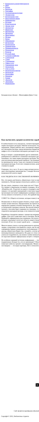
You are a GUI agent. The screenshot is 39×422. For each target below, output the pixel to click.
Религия (8, 52)
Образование (10, 41)
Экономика (9, 82)
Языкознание (10, 83)
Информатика (10, 20)
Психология (9, 50)
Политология (10, 44)
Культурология (10, 24)
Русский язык (10, 54)
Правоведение (10, 46)
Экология (8, 80)
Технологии (9, 67)
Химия (7, 78)
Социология (9, 57)
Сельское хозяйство (12, 56)
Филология (9, 72)
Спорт (7, 59)
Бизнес (7, 7)
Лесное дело (9, 26)
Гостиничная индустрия (13, 13)
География (9, 11)
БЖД (7, 5)
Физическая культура (12, 70)
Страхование (9, 61)
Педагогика (9, 43)
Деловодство (9, 15)
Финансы (8, 76)
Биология (8, 9)
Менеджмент (10, 35)
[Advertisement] (19, 117)
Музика (8, 37)
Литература (9, 28)
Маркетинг (9, 30)
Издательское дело (11, 17)
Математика (9, 31)
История (8, 22)
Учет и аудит (9, 69)
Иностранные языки (12, 18)
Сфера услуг (9, 63)
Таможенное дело (11, 65)
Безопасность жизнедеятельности (17, 4)
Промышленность (11, 48)
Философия (9, 74)
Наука (7, 39)
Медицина (9, 33)
